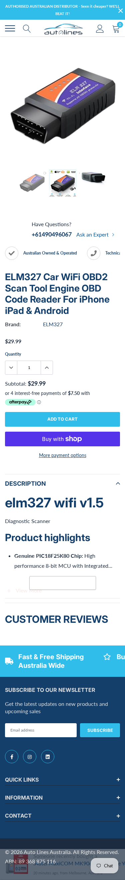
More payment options (62, 455)
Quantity (13, 354)
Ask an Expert (93, 234)
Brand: (13, 324)
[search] (27, 28)
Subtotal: (15, 383)
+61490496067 (52, 234)
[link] (11, 756)
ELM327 (53, 324)
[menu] (10, 28)
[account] (100, 28)
